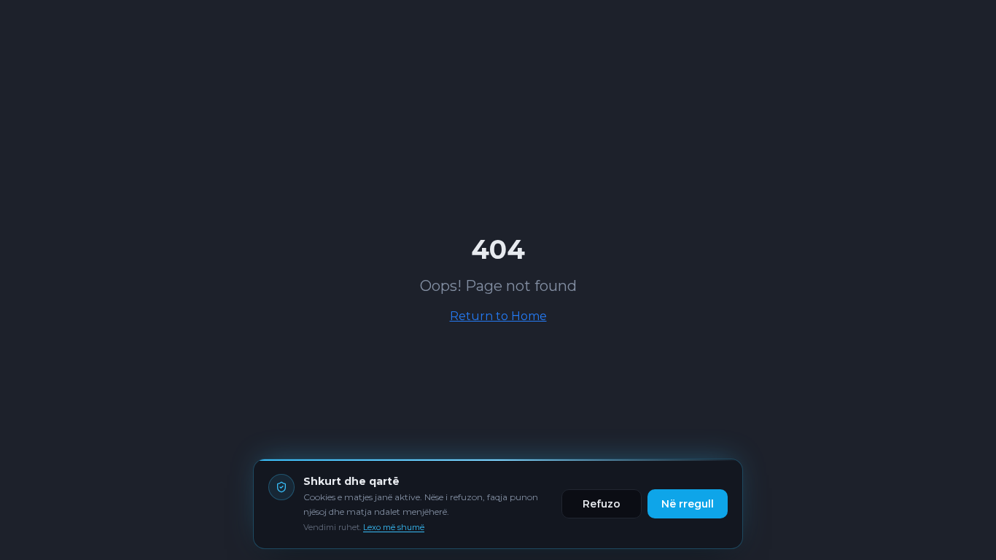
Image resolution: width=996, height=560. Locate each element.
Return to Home (498, 316)
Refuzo (601, 503)
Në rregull (687, 503)
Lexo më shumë (393, 527)
